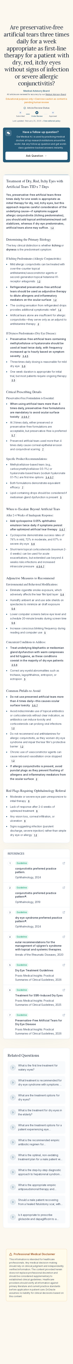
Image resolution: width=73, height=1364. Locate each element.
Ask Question (34, 155)
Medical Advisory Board (36, 90)
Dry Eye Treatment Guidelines (34, 970)
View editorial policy (51, 121)
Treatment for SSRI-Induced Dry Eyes (39, 995)
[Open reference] (63, 863)
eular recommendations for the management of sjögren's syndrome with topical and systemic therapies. (38, 946)
